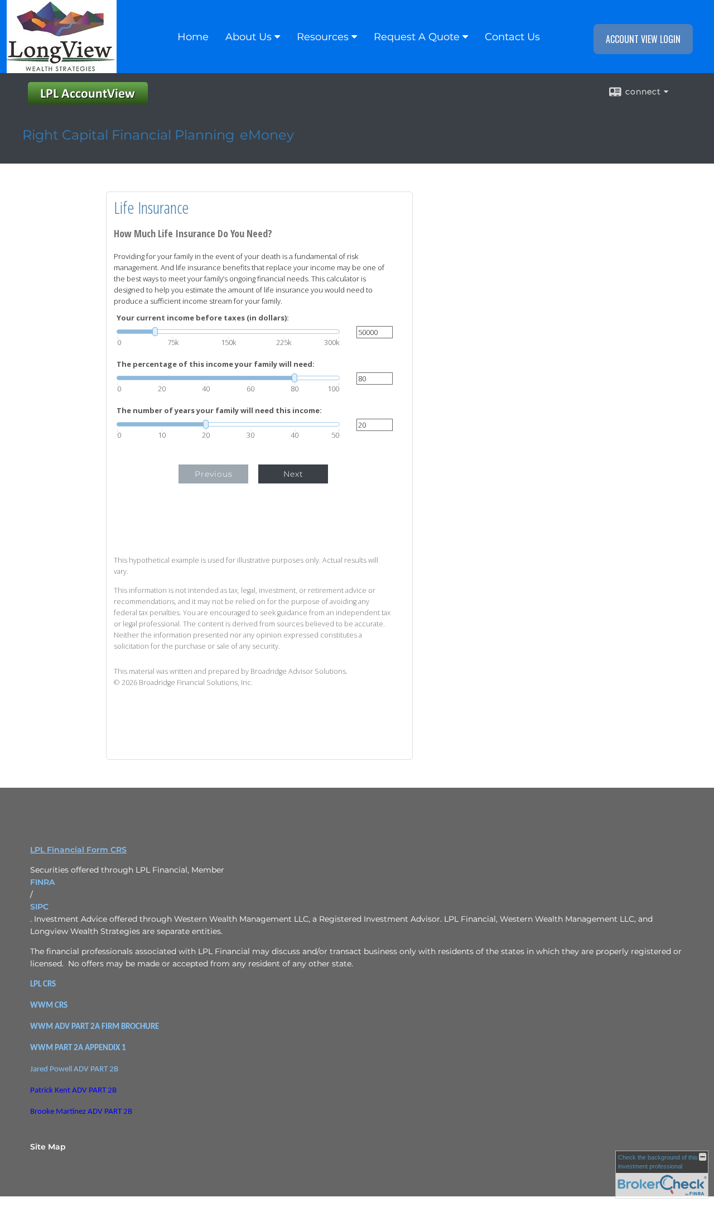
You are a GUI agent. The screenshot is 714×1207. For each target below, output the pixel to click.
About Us (248, 37)
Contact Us (512, 37)
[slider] (228, 331)
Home (193, 37)
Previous (214, 474)
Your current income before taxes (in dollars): (203, 318)
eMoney (267, 135)
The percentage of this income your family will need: (216, 364)
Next (293, 474)
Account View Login (643, 39)
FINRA (42, 882)
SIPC (39, 907)
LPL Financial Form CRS (78, 850)
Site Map (48, 1147)
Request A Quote (417, 37)
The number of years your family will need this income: (219, 410)
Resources (323, 37)
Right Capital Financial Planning (128, 135)
